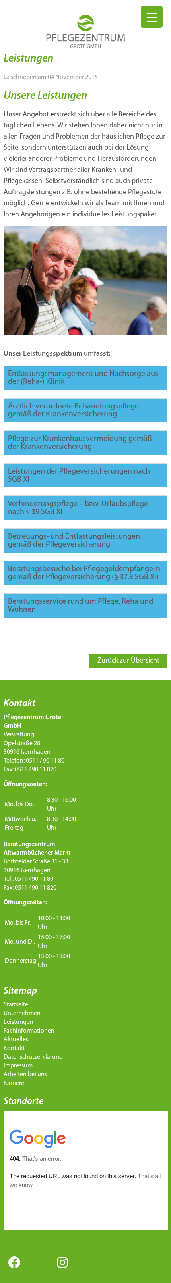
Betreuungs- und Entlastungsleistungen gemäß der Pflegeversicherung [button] (74, 541)
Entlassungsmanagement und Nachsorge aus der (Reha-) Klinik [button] (83, 378)
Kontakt (14, 1048)
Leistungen (18, 1022)
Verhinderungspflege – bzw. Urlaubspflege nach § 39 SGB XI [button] (78, 508)
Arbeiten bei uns (25, 1074)
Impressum (18, 1066)
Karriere (14, 1083)
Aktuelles (16, 1039)
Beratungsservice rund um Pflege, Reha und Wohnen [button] (80, 606)
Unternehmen (22, 1013)
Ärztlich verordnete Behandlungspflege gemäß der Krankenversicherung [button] (73, 410)
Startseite (16, 1005)
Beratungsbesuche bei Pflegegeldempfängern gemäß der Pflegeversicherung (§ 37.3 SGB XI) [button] (84, 573)
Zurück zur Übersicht (128, 661)
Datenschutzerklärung (33, 1057)
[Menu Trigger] (152, 17)
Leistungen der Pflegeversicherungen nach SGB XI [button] (79, 476)
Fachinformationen (29, 1031)
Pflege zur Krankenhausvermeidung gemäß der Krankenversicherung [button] (80, 443)
